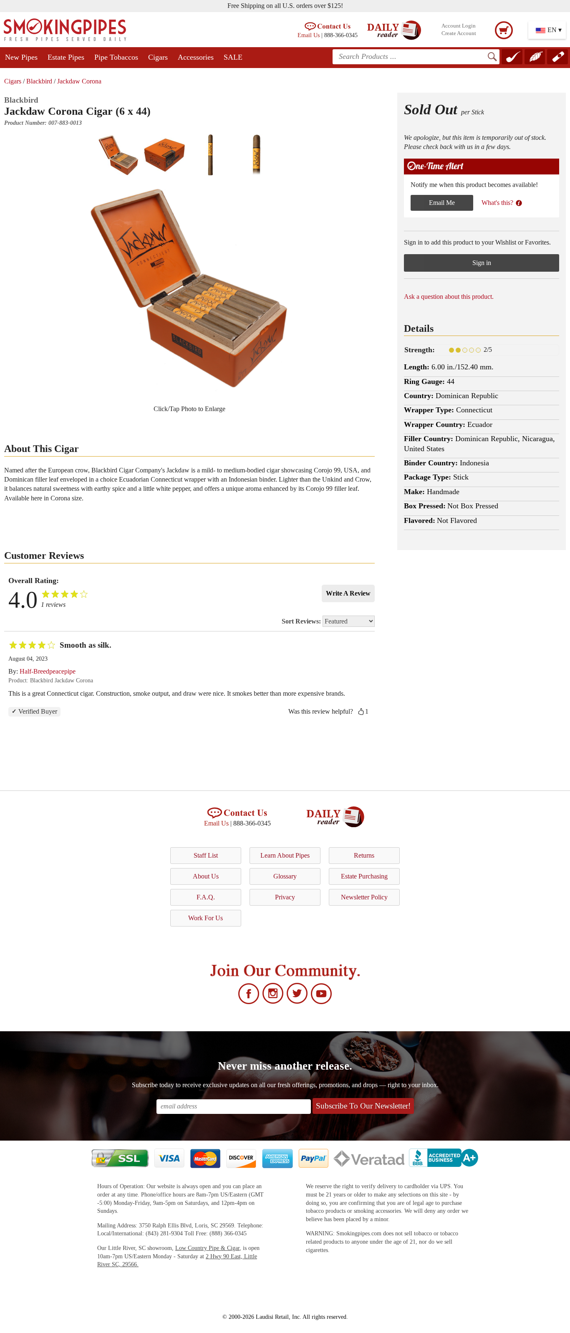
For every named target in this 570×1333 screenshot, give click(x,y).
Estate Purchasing (364, 876)
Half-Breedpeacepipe (48, 671)
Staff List (206, 855)
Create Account (458, 33)
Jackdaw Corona (79, 81)
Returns (364, 855)
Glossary (285, 876)
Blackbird (39, 81)
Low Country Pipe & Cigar (207, 1248)
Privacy (285, 897)
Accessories (196, 57)
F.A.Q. (206, 897)
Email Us (309, 35)
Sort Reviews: (302, 621)
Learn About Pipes (285, 855)
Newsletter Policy (364, 897)
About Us (206, 876)
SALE (233, 57)
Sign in (481, 262)
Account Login (458, 26)
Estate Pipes (66, 57)
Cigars (158, 57)
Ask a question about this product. (449, 296)
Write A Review (348, 593)
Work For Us (205, 917)
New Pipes (21, 57)
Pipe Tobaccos (116, 57)
